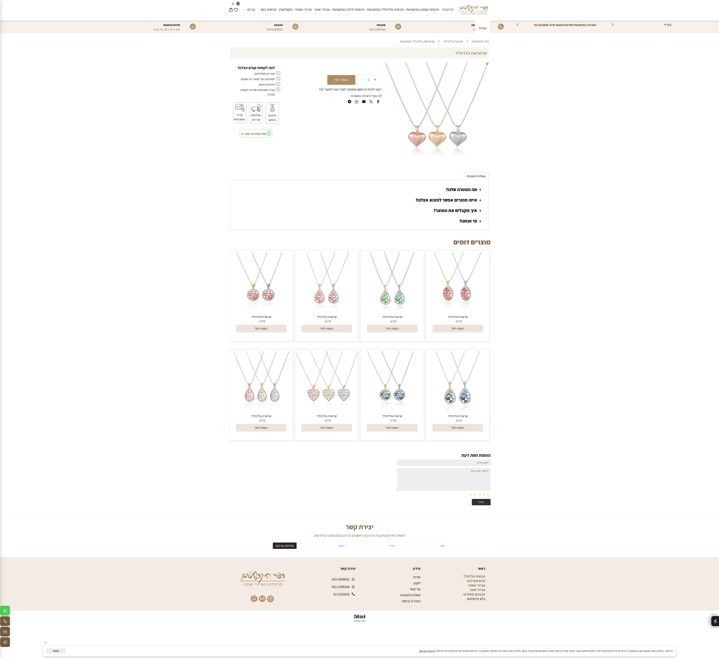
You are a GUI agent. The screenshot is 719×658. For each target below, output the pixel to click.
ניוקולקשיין (285, 9)
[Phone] (5, 622)
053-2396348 (377, 29)
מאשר (55, 650)
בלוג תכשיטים (476, 598)
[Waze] (5, 643)
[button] (458, 328)
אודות (482, 28)
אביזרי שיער (322, 9)
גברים (251, 9)
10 (460, 321)
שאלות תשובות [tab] (476, 176)
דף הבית (448, 9)
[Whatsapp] (5, 611)
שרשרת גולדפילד (458, 317)
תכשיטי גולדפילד (474, 576)
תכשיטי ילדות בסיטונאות (348, 9)
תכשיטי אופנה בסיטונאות (422, 9)
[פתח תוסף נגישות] (715, 621)
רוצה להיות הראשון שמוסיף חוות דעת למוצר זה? (350, 89)
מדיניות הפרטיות (427, 651)
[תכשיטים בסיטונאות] (473, 8)
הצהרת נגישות (411, 601)
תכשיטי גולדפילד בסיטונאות (385, 9)
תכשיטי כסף (268, 9)
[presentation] (517, 25)
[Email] (5, 632)
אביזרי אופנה (303, 9)
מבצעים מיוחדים (474, 594)
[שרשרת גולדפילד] (458, 312)
